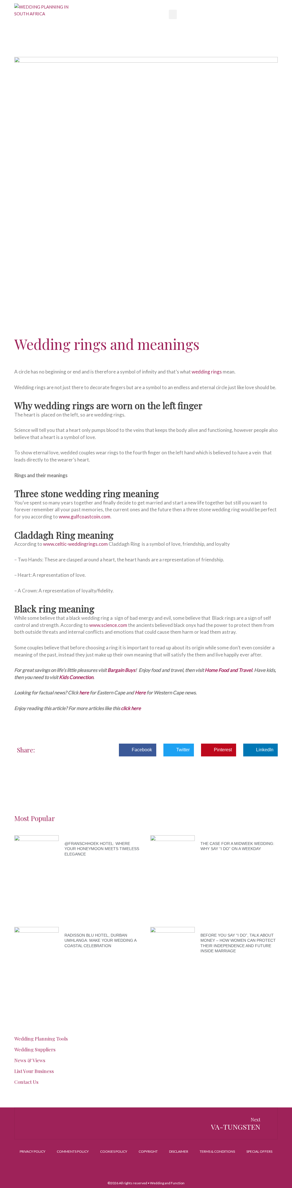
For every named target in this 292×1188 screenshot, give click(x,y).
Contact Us (26, 1082)
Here (141, 692)
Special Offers (259, 1151)
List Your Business (34, 1071)
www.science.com (108, 625)
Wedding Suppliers (35, 1049)
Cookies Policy (113, 1151)
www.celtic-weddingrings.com (75, 544)
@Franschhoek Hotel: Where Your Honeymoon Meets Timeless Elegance (101, 848)
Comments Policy (73, 1151)
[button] (173, 14)
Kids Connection (76, 677)
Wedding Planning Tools (41, 1038)
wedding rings (207, 372)
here (84, 692)
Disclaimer (178, 1151)
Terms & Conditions (217, 1151)
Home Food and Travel (228, 670)
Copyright (148, 1151)
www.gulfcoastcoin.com (84, 517)
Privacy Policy (32, 1151)
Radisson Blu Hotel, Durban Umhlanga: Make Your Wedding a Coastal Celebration (100, 940)
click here (131, 708)
